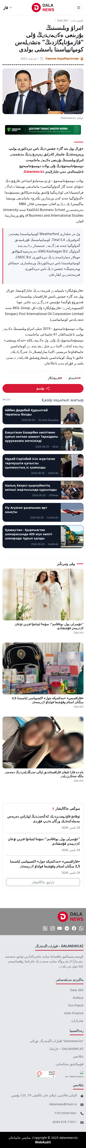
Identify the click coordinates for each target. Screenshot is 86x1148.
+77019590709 (65, 1113)
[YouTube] (59, 928)
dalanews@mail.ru (63, 1104)
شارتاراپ (77, 1020)
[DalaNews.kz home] (43, 7)
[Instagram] (52, 928)
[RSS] (45, 928)
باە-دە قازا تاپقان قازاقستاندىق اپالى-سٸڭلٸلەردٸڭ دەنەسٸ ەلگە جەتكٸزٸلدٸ (44, 774)
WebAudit (43, 1142)
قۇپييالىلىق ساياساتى (69, 1064)
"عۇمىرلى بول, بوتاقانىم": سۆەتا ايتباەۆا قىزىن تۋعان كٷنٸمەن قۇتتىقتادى (49, 626)
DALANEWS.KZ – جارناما (66, 1048)
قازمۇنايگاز (54, 378)
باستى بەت (77, 20)
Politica (78, 998)
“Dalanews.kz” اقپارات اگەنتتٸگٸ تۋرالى (56, 1041)
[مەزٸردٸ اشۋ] (79, 8)
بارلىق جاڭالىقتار (43, 882)
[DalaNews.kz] (70, 916)
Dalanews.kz (34, 171)
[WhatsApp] (81, 928)
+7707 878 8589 (65, 1122)
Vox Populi (75, 1005)
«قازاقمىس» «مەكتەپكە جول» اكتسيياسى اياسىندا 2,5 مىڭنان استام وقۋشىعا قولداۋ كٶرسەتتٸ (47, 700)
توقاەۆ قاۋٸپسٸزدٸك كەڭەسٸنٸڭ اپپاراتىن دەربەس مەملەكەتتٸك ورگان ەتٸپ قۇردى (43, 818)
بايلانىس (78, 1056)
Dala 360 (62, 20)
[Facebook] (74, 928)
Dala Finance (73, 1013)
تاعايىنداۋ (74, 378)
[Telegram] (67, 928)
